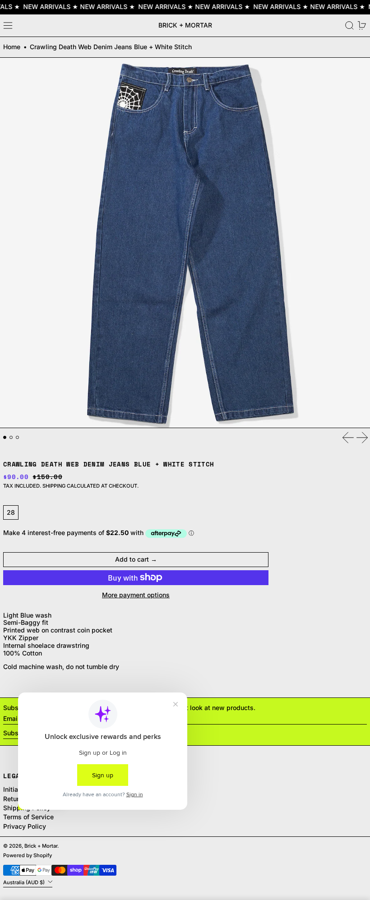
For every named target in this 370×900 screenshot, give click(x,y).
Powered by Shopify (27, 855)
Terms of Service (28, 817)
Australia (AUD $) (24, 882)
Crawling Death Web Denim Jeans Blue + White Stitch (111, 47)
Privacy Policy (24, 826)
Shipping (53, 486)
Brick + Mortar (185, 25)
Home (11, 47)
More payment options (136, 595)
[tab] (4, 437)
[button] (349, 25)
